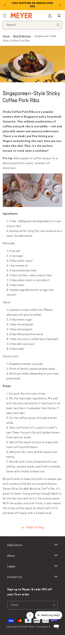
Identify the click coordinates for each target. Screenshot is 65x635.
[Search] (58, 25)
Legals (11, 566)
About (11, 555)
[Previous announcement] (5, 5)
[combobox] (32, 25)
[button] (59, 15)
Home (6, 36)
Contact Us (14, 577)
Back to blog (35, 527)
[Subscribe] (54, 605)
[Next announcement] (60, 5)
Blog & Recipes (22, 36)
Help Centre (14, 545)
